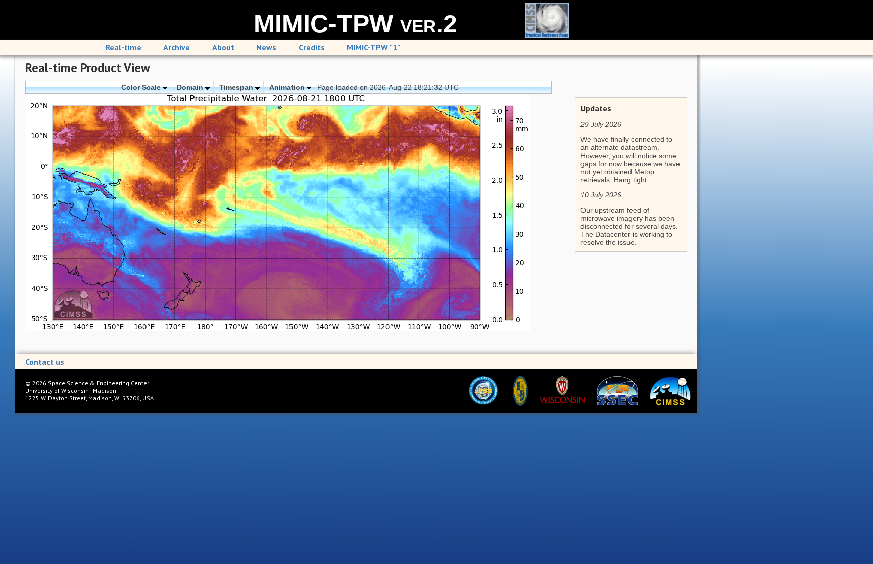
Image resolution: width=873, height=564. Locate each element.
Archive (176, 47)
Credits (312, 47)
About (223, 47)
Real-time (123, 47)
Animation (288, 87)
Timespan (237, 87)
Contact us (44, 361)
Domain (191, 87)
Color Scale (142, 87)
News (266, 47)
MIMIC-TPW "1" (373, 47)
